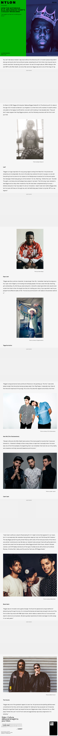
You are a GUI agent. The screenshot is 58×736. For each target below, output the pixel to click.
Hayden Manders (6, 53)
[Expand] (51, 723)
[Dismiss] (56, 723)
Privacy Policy (8, 733)
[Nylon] (8, 2)
